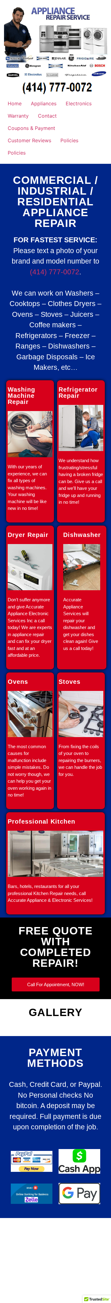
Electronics (79, 103)
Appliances (43, 103)
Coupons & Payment (31, 128)
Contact (47, 116)
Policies (69, 140)
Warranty (18, 116)
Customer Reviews (29, 140)
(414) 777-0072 (54, 272)
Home (15, 103)
